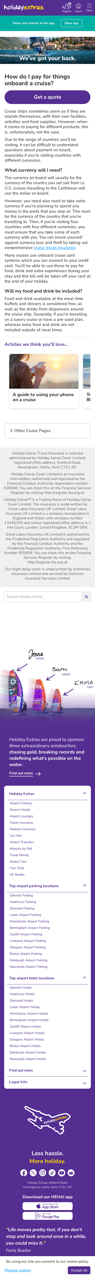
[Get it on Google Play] (48, 1216)
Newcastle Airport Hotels (28, 1059)
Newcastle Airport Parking (29, 967)
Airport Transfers (22, 842)
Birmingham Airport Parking (30, 928)
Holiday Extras (23, 5)
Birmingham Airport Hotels (29, 1020)
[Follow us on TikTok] (52, 1172)
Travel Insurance (21, 822)
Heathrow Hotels (22, 994)
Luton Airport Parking (25, 915)
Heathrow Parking (23, 902)
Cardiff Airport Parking (26, 934)
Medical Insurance (22, 829)
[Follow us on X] (33, 1172)
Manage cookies (18, 1270)
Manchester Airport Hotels (29, 1013)
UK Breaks (17, 874)
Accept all (79, 1270)
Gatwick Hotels (21, 987)
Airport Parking (21, 803)
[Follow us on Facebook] (23, 1172)
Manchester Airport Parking (29, 921)
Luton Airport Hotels (25, 1007)
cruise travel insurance (54, 247)
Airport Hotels (20, 809)
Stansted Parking (22, 908)
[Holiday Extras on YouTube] (61, 1172)
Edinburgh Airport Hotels (28, 1052)
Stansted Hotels (21, 1000)
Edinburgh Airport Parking (28, 960)
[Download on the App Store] (48, 1206)
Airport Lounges (21, 816)
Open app (71, 23)
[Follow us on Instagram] (42, 1172)
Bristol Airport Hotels (25, 1046)
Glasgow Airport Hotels (27, 1039)
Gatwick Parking (21, 895)
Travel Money (19, 855)
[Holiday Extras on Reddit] (71, 1172)
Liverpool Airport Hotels (27, 1033)
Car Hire (15, 835)
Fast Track (17, 868)
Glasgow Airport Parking (27, 947)
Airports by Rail (21, 848)
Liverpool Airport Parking (28, 941)
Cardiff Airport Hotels (25, 1026)
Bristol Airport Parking (26, 954)
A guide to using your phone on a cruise (43, 397)
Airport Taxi (18, 861)
